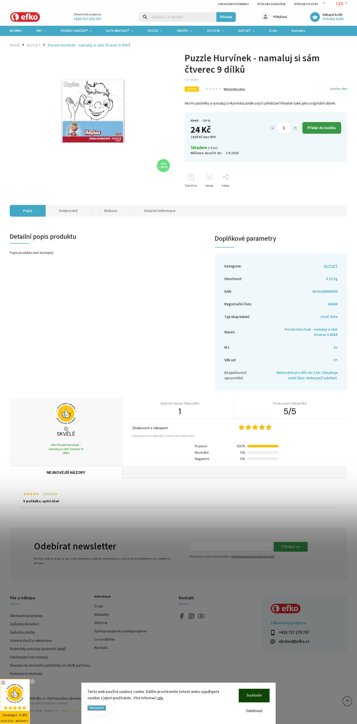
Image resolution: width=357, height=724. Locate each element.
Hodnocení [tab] (68, 210)
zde (160, 698)
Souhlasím (254, 695)
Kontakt (101, 647)
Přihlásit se (290, 547)
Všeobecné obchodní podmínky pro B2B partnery (50, 665)
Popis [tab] (27, 210)
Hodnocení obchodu (26, 673)
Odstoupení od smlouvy (29, 657)
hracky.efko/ (191, 616)
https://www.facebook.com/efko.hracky (181, 616)
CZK (340, 4)
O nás (98, 606)
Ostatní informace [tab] (160, 210)
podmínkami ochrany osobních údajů (252, 557)
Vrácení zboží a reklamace (31, 640)
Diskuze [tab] (110, 210)
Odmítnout (254, 711)
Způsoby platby (306, 4)
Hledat (226, 17)
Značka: (338, 89)
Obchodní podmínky (233, 4)
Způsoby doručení (271, 4)
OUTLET (331, 266)
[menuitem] (19, 31)
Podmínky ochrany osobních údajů (38, 649)
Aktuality (101, 614)
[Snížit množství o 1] (272, 128)
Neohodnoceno (234, 89)
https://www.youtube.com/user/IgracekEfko (201, 616)
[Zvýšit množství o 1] (295, 128)
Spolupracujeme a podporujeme (120, 631)
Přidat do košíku (321, 128)
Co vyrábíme (104, 639)
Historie (100, 623)
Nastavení (96, 708)
